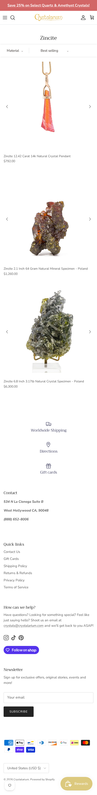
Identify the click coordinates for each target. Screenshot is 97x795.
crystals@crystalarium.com (24, 625)
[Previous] (7, 106)
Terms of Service (16, 587)
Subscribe (18, 712)
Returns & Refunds (18, 573)
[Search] (15, 18)
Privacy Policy (14, 580)
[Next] (90, 106)
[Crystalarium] (48, 17)
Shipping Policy (15, 566)
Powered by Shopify (42, 779)
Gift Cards (11, 558)
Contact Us (12, 551)
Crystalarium (21, 779)
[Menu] (5, 18)
